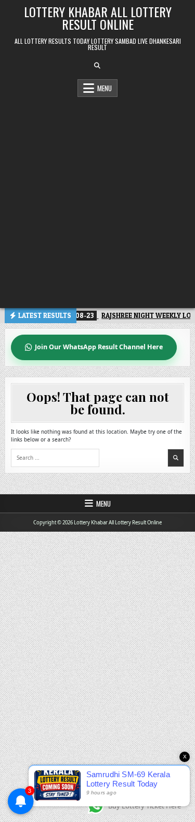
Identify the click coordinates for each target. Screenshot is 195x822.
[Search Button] (97, 65)
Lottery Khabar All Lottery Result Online (98, 17)
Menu (104, 88)
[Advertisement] (97, 200)
